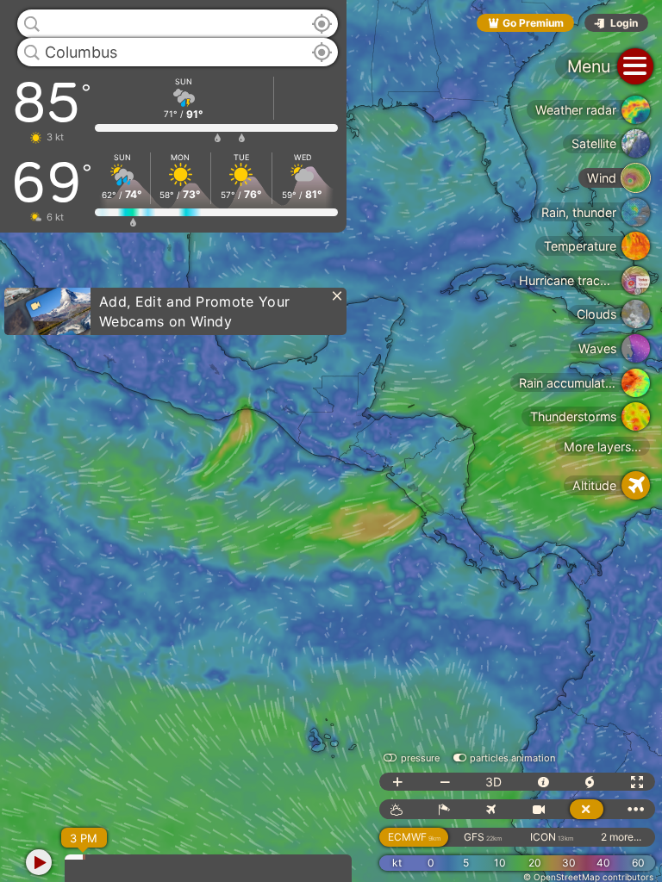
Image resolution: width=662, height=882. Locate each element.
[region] (331, 441)
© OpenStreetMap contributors (588, 877)
